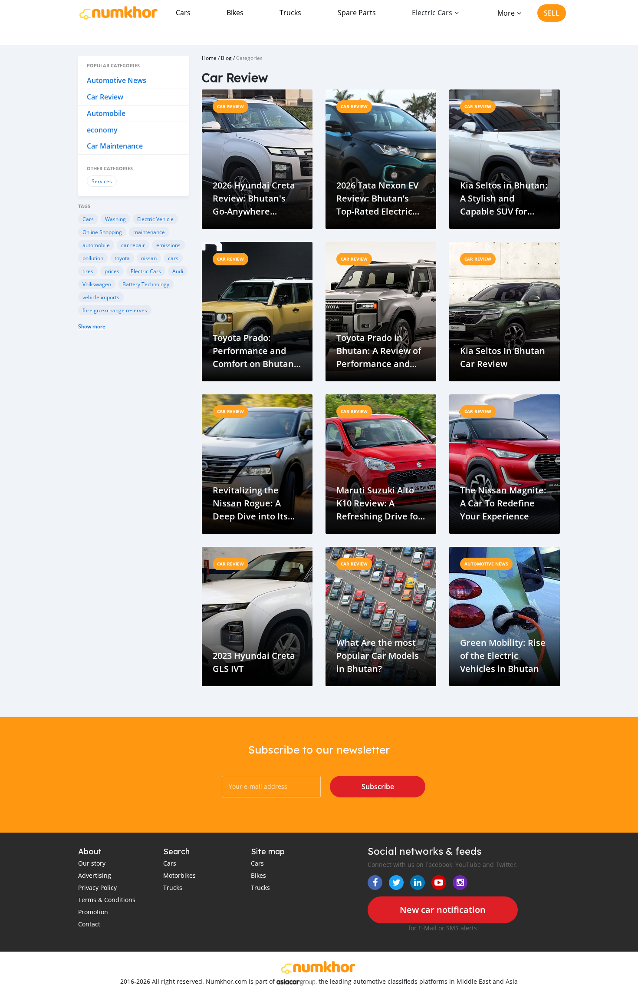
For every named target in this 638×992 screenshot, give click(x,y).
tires (87, 271)
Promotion (93, 912)
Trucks (290, 12)
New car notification (443, 910)
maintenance (149, 231)
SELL (551, 13)
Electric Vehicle (155, 218)
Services (102, 181)
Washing (115, 218)
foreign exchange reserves (114, 310)
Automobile (106, 113)
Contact (89, 924)
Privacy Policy (97, 887)
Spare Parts (357, 12)
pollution (92, 258)
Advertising (94, 875)
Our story (91, 863)
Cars (183, 12)
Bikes (235, 12)
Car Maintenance (115, 146)
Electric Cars (146, 271)
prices (112, 271)
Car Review (105, 97)
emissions (168, 244)
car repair (133, 244)
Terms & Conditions (106, 900)
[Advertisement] (133, 482)
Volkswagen (96, 284)
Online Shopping (102, 231)
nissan (149, 258)
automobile (96, 244)
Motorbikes (179, 875)
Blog (226, 57)
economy (102, 130)
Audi (177, 271)
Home (209, 57)
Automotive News (116, 80)
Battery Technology (145, 284)
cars (173, 258)
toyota (122, 258)
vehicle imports (100, 297)
